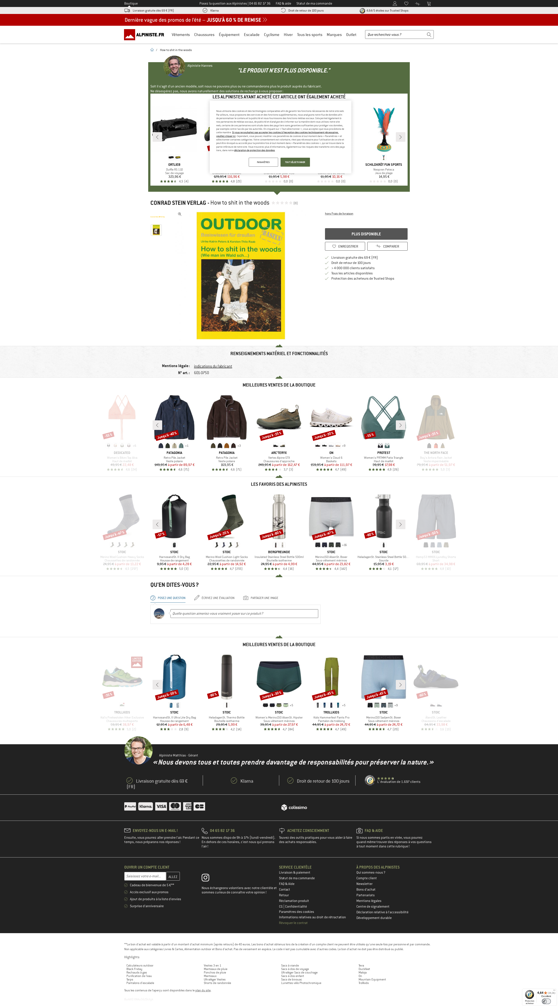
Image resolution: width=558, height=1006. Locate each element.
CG (281, 906)
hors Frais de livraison (339, 214)
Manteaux (210, 976)
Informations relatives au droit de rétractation (312, 917)
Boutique (131, 3)
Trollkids (364, 983)
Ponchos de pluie (215, 972)
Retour (284, 895)
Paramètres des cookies (296, 912)
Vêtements (181, 34)
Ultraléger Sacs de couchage (299, 972)
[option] (242, 275)
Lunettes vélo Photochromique (301, 983)
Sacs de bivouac (291, 979)
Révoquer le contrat (293, 923)
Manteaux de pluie (215, 969)
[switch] (546, 1001)
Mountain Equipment (372, 979)
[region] (280, 137)
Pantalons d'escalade (140, 983)
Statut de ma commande (297, 878)
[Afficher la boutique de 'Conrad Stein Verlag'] (157, 216)
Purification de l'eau (139, 976)
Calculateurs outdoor (139, 965)
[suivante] (400, 137)
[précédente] (157, 137)
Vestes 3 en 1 (212, 965)
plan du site (203, 990)
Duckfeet (364, 969)
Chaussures (204, 34)
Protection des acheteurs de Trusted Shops (362, 278)
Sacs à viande (290, 965)
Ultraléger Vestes (215, 979)
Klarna (214, 10)
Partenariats (365, 895)
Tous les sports (309, 34)
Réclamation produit (294, 901)
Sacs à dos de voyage (295, 969)
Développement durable (374, 918)
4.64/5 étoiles (387, 10)
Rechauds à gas (136, 972)
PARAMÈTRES (263, 162)
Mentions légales (368, 901)
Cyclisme (271, 34)
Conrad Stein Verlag (178, 203)
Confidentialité (296, 906)
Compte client (366, 878)
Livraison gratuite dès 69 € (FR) (153, 10)
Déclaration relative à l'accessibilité (382, 912)
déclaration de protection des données (254, 150)
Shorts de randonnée (217, 983)
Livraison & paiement (294, 872)
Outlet (351, 34)
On (360, 976)
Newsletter (364, 884)
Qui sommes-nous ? (370, 872)
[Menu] (554, 991)
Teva (361, 965)
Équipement (229, 34)
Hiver (288, 34)
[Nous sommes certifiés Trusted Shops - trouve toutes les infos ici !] (370, 780)
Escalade (252, 34)
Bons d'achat (366, 889)
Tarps (129, 979)
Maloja (363, 972)
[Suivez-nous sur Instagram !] (209, 878)
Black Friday (134, 969)
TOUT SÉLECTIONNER (295, 162)
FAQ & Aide (286, 884)
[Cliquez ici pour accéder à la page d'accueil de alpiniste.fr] (145, 34)
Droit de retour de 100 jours (306, 10)
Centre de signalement (373, 906)
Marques (334, 34)
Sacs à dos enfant (292, 976)
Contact (284, 889)
